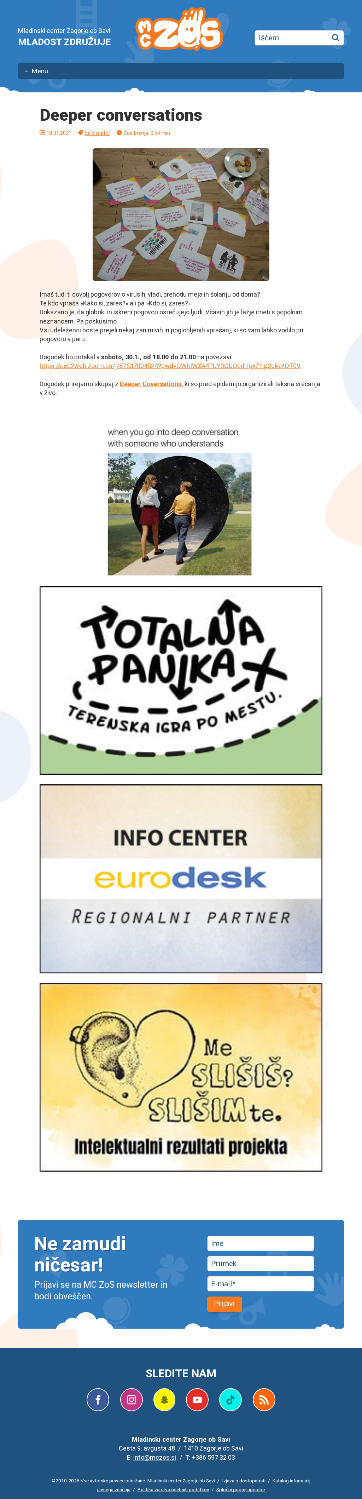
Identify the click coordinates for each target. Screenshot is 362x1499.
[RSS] (264, 1399)
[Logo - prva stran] (179, 30)
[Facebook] (98, 1399)
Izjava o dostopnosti (243, 1480)
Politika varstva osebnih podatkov (173, 1489)
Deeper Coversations (150, 384)
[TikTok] (230, 1399)
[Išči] (336, 38)
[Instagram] (131, 1399)
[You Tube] (197, 1399)
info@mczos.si (154, 1457)
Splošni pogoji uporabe (240, 1489)
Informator (97, 133)
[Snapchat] (164, 1399)
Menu (40, 71)
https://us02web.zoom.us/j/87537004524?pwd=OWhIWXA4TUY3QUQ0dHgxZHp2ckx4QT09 (170, 366)
